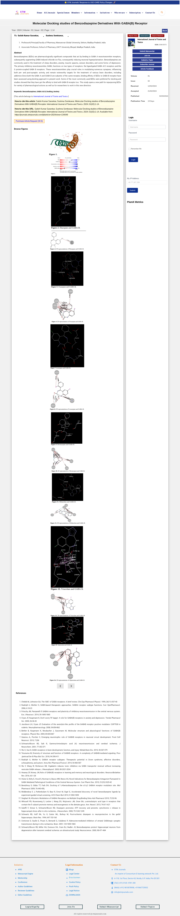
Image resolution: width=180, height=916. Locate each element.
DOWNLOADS (74, 895)
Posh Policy (74, 886)
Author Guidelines (25, 886)
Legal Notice (74, 891)
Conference (22, 882)
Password (133, 133)
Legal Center (74, 874)
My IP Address (133, 178)
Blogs (71, 869)
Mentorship (22, 878)
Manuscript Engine (25, 874)
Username (133, 120)
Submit (132, 190)
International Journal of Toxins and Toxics (50, 96)
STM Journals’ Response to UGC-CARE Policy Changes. (90, 2)
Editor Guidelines (25, 895)
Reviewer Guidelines (26, 891)
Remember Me (136, 149)
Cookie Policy (74, 882)
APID (20, 869)
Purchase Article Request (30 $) (29, 121)
